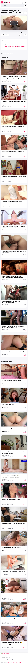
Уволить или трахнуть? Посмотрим (11, 428)
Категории (3, 659)
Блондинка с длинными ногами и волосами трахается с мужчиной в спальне (13, 326)
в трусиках (4, 47)
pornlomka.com (5, 657)
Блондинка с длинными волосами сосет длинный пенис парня (12, 202)
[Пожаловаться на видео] (25, 12)
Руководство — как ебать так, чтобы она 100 (13, 571)
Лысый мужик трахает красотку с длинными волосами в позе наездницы (13, 227)
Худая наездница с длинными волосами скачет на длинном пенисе (14, 252)
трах (10, 46)
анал (9, 47)
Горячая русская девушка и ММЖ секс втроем (14, 351)
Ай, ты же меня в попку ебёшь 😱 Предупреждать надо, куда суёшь (10, 476)
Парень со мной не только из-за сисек (11, 547)
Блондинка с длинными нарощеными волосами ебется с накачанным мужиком (14, 102)
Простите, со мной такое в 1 (9, 404)
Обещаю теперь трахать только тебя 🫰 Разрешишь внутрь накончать (12, 643)
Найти (25, 6)
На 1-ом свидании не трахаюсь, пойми (11, 380)
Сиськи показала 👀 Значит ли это (10, 595)
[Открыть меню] (22, 2)
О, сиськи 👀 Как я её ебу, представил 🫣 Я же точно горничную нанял (13, 452)
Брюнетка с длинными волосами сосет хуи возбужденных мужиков (13, 127)
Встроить (5, 34)
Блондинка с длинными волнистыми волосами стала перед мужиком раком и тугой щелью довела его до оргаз (14, 77)
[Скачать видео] (22, 12)
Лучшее (14, 659)
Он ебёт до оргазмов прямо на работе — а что (13, 523)
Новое (9, 659)
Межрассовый (11, 43)
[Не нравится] (25, 35)
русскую (14, 46)
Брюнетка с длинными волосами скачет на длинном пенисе (13, 152)
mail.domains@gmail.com (14, 662)
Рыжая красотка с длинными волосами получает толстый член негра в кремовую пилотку (12, 277)
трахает (6, 46)
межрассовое (22, 46)
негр (17, 46)
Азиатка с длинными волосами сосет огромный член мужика (11, 302)
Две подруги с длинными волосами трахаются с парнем (14, 177)
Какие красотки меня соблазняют (10, 618)
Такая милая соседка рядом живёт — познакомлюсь (11, 500)
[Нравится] (20, 35)
